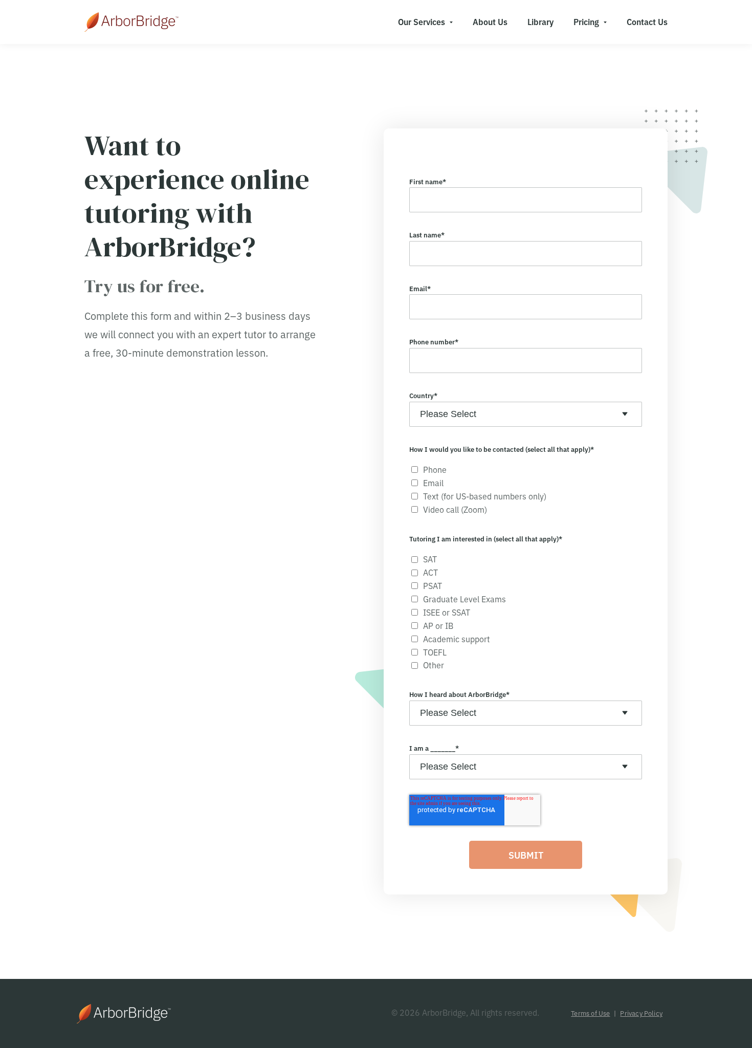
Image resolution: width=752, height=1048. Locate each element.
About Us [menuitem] (490, 21)
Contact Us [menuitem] (647, 21)
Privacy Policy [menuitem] (641, 1013)
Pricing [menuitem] (586, 21)
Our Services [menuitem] (421, 21)
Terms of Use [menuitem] (590, 1013)
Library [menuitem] (540, 21)
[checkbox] (525, 489)
